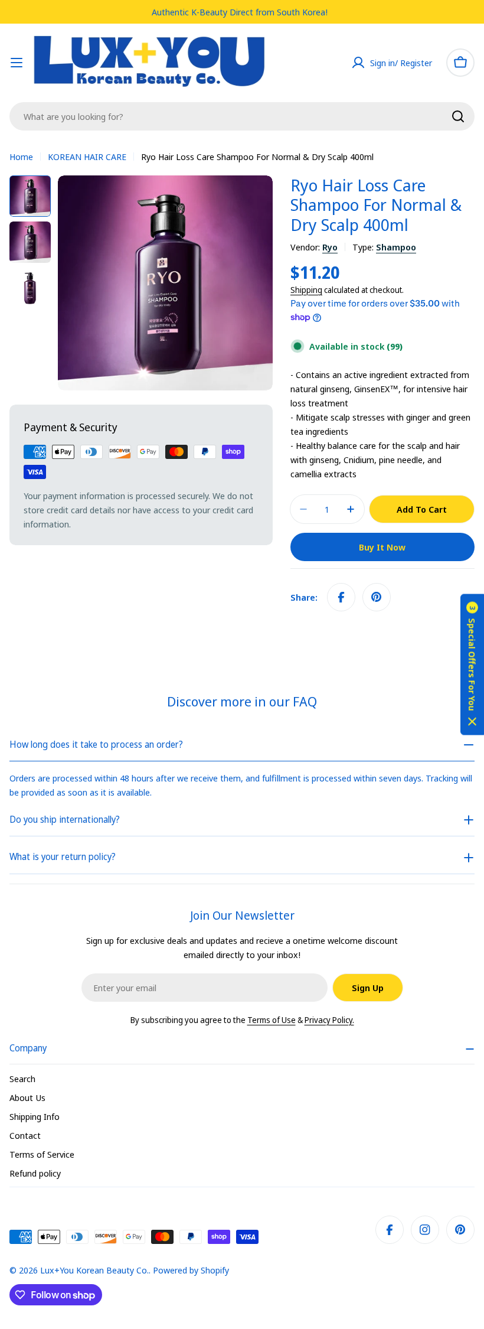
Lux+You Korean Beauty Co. (94, 1270)
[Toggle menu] (16, 63)
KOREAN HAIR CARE (87, 156)
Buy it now (382, 547)
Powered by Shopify (191, 1270)
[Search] (458, 116)
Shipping (306, 290)
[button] (472, 664)
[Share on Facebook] (341, 597)
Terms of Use (271, 1019)
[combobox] (242, 116)
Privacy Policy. (329, 1019)
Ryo (330, 247)
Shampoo (396, 247)
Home (21, 156)
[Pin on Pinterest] (376, 597)
